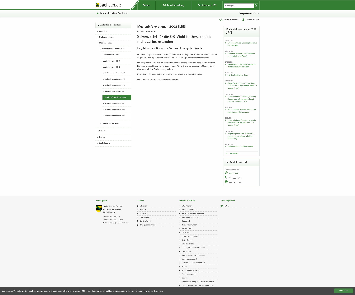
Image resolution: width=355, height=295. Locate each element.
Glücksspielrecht (188, 244)
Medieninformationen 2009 (115, 92)
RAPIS (184, 267)
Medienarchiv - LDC (111, 61)
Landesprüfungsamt (189, 259)
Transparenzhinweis (147, 225)
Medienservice (105, 43)
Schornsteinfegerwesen (191, 270)
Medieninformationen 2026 (113, 49)
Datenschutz (144, 217)
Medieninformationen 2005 (115, 116)
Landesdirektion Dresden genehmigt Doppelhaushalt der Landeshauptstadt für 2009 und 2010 (242, 98)
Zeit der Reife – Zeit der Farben (240, 147)
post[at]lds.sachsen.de (119, 223)
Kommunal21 (187, 251)
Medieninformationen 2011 (115, 79)
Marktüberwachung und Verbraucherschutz (198, 282)
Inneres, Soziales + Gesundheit (193, 248)
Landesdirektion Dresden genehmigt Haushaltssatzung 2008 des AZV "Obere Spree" (242, 122)
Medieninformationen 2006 (115, 110)
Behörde (102, 131)
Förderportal (186, 232)
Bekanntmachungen (189, 225)
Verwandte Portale (187, 201)
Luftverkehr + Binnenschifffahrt (193, 263)
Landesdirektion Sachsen (113, 13)
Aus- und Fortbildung (189, 210)
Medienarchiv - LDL (111, 124)
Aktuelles (103, 31)
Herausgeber (101, 201)
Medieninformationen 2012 (115, 73)
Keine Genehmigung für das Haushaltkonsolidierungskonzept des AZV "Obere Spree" (242, 85)
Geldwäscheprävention (190, 236)
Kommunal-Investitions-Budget (193, 255)
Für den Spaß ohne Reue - (238, 75)
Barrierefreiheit (145, 221)
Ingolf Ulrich (233, 173)
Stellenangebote (106, 37)
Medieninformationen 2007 (115, 103)
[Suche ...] (256, 5)
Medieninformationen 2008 (115, 97)
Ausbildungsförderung (190, 217)
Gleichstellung (187, 240)
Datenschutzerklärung (61, 291)
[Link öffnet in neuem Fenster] (108, 7)
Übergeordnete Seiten (247, 14)
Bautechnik (186, 221)
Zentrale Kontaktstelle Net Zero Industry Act (198, 286)
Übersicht (143, 206)
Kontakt (143, 210)
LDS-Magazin (187, 206)
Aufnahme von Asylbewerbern (193, 213)
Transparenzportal (189, 274)
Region (102, 137)
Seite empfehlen (228, 201)
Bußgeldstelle (187, 229)
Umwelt (184, 278)
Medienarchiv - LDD (111, 67)
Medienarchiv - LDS (111, 55)
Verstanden (343, 291)
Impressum (144, 213)
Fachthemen (104, 143)
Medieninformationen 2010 (115, 85)
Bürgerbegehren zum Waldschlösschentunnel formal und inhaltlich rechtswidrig (242, 136)
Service (140, 201)
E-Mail (227, 206)
